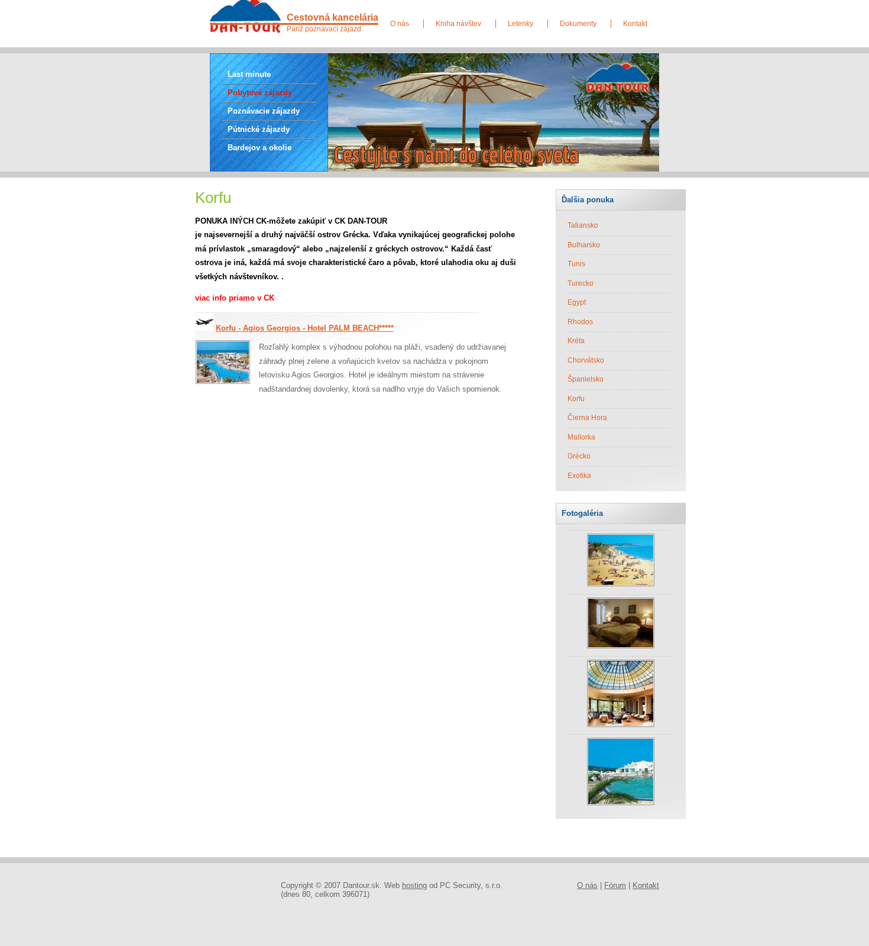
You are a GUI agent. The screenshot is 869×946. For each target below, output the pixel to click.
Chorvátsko (586, 360)
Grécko (579, 456)
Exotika (579, 476)
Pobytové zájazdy (260, 92)
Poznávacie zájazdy (264, 110)
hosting (414, 885)
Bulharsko (584, 245)
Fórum (615, 885)
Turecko (581, 283)
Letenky (520, 24)
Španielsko (586, 379)
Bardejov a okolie (259, 147)
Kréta (576, 341)
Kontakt (635, 24)
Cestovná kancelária (332, 17)
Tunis (576, 264)
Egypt (577, 302)
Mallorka (581, 437)
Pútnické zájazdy (259, 129)
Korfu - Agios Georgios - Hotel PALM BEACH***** (305, 328)
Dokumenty (578, 24)
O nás (399, 24)
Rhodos (580, 322)
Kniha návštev (458, 24)
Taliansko (583, 225)
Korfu (576, 399)
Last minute (249, 74)
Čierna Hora (587, 418)
